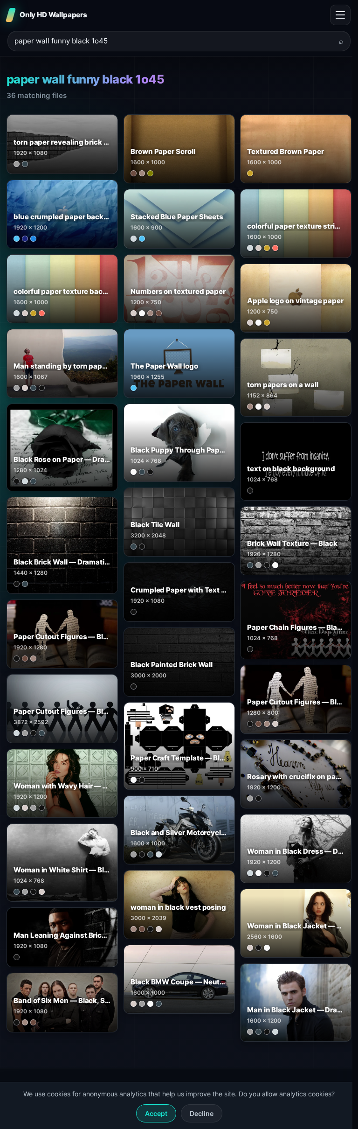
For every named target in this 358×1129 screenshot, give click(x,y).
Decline (201, 1113)
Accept (156, 1113)
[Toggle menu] (340, 15)
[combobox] (173, 41)
